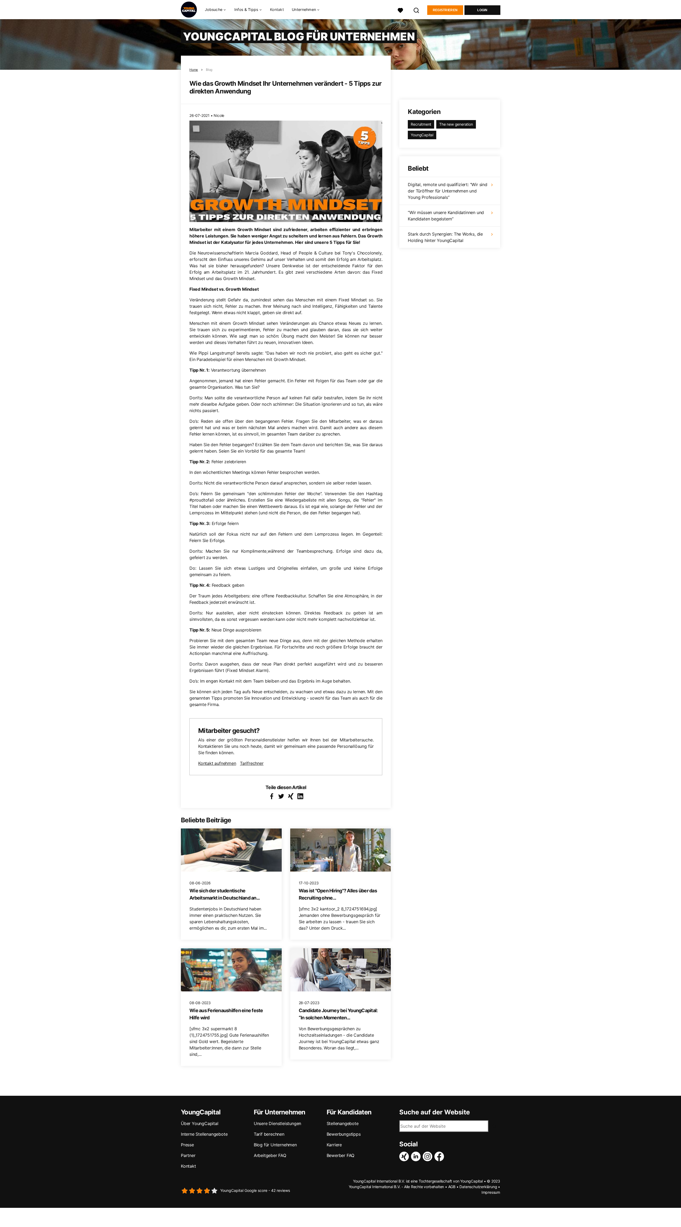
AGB (451, 1186)
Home (193, 70)
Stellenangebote (343, 1123)
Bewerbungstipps (344, 1134)
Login (482, 10)
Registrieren (445, 10)
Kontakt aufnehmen (217, 763)
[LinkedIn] (417, 1156)
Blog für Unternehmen (275, 1144)
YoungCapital (422, 135)
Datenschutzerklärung (478, 1186)
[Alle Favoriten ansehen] (400, 9)
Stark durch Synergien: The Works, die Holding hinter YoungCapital (445, 237)
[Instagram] (428, 1156)
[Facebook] (440, 1156)
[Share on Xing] (291, 796)
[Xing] (405, 1156)
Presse (187, 1144)
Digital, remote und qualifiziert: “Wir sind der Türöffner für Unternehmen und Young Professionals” (447, 191)
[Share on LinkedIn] (300, 796)
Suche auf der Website (434, 1112)
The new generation (456, 124)
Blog (209, 70)
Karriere (334, 1144)
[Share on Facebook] (271, 796)
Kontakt (277, 9)
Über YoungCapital (199, 1123)
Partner (188, 1155)
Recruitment (421, 124)
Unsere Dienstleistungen (277, 1123)
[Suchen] (417, 9)
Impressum (490, 1192)
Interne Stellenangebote (204, 1134)
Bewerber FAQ (341, 1155)
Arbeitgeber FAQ (270, 1155)
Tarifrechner (252, 763)
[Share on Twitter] (281, 796)
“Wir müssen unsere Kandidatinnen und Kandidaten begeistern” (446, 215)
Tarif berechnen (269, 1134)
